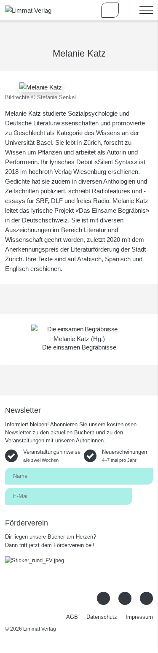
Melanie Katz (71, 338)
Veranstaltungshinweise (51, 456)
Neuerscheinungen (124, 456)
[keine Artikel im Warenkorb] (110, 10)
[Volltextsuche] (85, 10)
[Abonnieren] (142, 496)
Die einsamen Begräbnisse (79, 347)
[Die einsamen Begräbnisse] (79, 329)
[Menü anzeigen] (141, 10)
